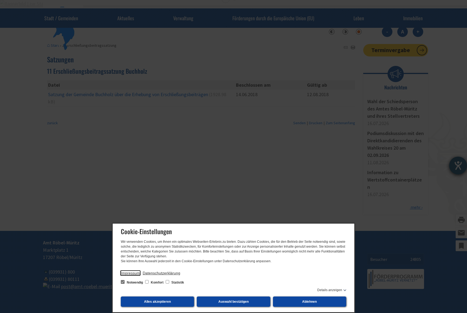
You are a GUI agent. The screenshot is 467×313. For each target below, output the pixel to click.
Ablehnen (309, 302)
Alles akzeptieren (157, 302)
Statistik (177, 282)
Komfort (157, 282)
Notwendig (135, 282)
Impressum (130, 273)
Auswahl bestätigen (233, 302)
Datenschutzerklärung (161, 273)
